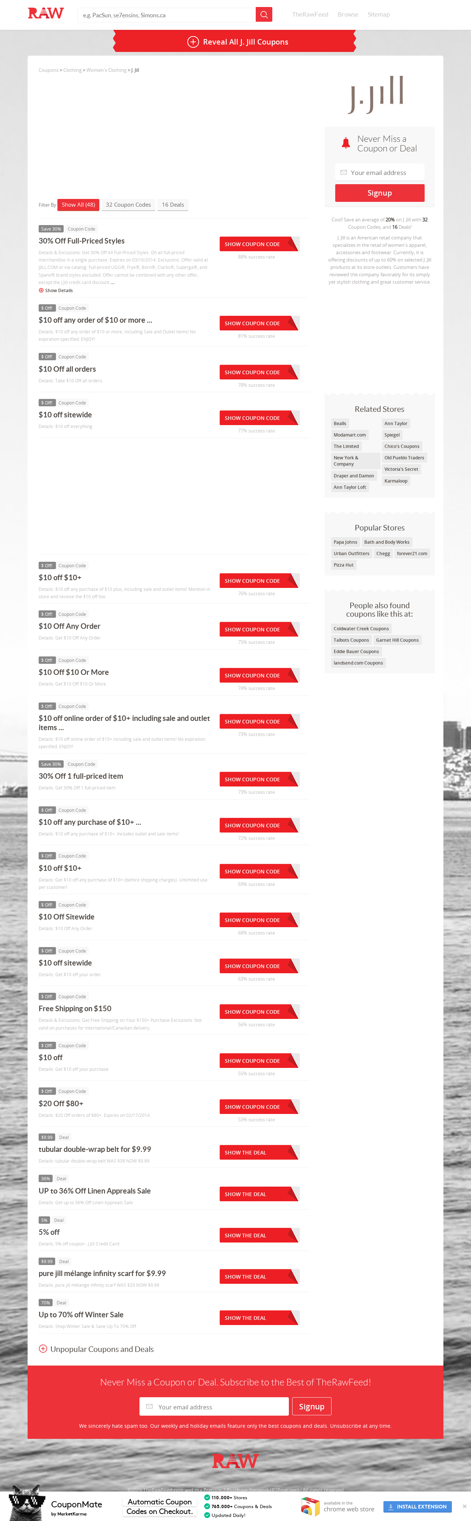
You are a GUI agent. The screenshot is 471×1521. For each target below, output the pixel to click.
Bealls (340, 423)
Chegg (383, 553)
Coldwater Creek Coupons (361, 628)
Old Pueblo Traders (404, 458)
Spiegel (392, 435)
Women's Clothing (106, 70)
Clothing (72, 70)
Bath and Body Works (387, 542)
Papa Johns (345, 542)
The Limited (346, 446)
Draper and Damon (354, 476)
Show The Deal (245, 1152)
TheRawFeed (310, 14)
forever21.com (412, 553)
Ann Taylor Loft (350, 487)
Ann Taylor (396, 423)
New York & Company (346, 461)
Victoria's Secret (401, 469)
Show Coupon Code (252, 244)
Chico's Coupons (402, 446)
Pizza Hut (344, 565)
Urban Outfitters (351, 553)
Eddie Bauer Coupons (356, 651)
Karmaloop (396, 481)
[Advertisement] (380, 337)
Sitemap (379, 14)
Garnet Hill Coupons (397, 640)
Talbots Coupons (351, 640)
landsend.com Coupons (358, 663)
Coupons (49, 70)
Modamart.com (350, 435)
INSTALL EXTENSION (422, 1507)
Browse (348, 14)
